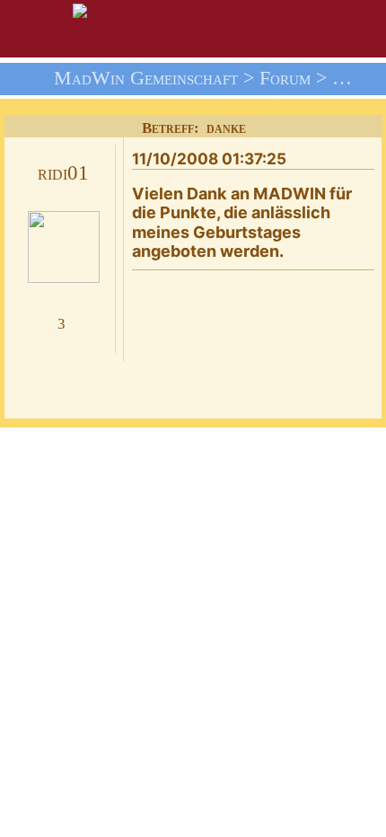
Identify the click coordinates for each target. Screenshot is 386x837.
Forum (285, 78)
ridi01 (63, 173)
